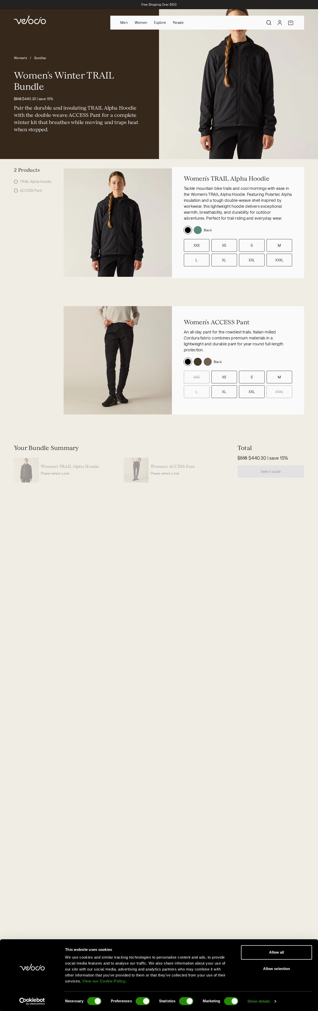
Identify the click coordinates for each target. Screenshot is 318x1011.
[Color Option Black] (188, 230)
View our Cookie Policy (103, 981)
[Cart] (290, 23)
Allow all (276, 952)
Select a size (271, 471)
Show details (258, 1001)
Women (141, 22)
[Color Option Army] (198, 230)
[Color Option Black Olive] (198, 362)
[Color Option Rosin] (208, 362)
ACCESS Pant (31, 190)
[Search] (268, 23)
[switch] (143, 1001)
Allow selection (276, 969)
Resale (178, 22)
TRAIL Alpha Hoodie (35, 181)
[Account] (279, 22)
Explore (160, 22)
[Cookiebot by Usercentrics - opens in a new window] (32, 1001)
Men (124, 22)
